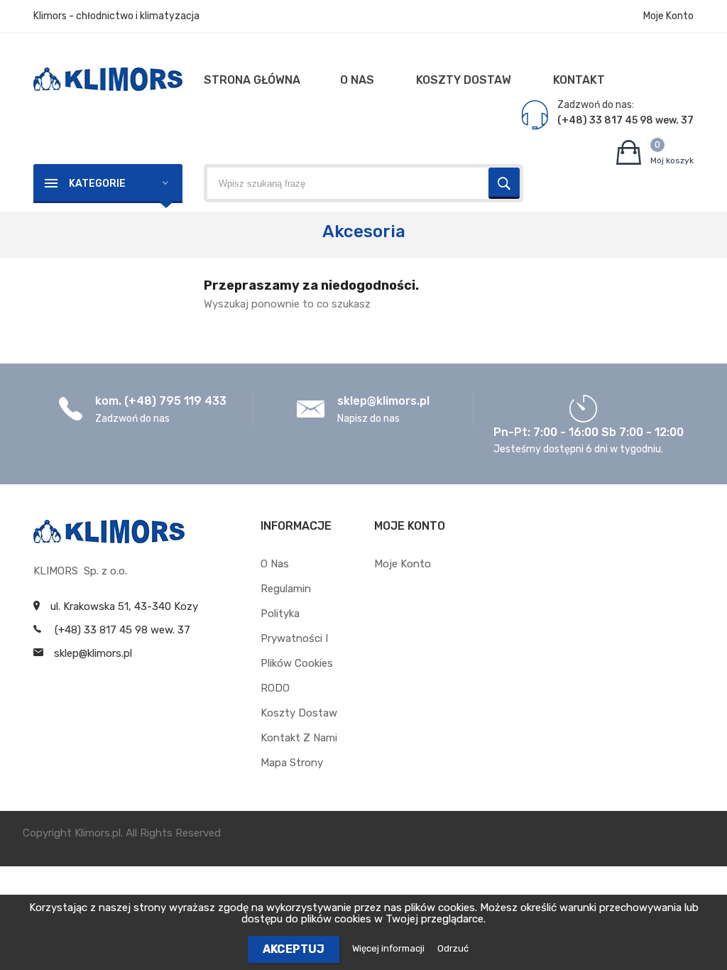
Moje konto (402, 563)
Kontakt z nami (299, 737)
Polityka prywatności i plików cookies (297, 638)
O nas (275, 563)
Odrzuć (453, 948)
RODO (275, 688)
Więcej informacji (389, 948)
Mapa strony (292, 762)
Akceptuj (293, 949)
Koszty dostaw (299, 713)
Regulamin (286, 588)
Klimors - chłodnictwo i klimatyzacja (116, 16)
